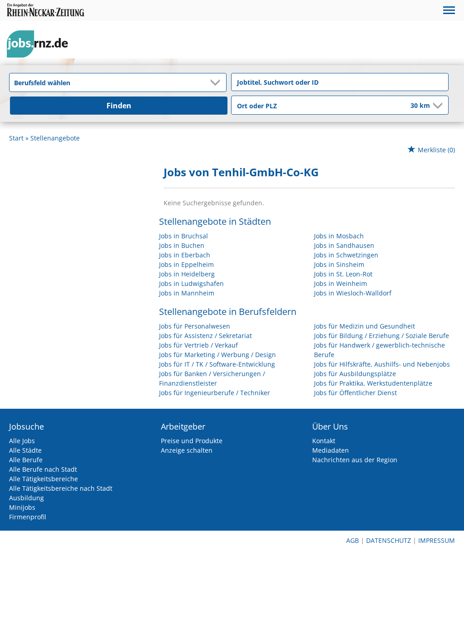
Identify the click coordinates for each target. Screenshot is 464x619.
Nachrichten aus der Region (354, 459)
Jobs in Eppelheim (186, 264)
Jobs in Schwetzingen (346, 255)
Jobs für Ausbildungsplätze (355, 373)
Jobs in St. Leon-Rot (343, 274)
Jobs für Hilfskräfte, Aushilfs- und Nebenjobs (382, 364)
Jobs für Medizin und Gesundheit (364, 326)
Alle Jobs (22, 440)
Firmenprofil (27, 517)
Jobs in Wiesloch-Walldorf (353, 293)
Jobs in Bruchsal (183, 236)
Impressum (436, 540)
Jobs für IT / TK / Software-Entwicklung (217, 364)
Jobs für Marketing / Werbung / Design (217, 354)
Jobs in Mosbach (339, 236)
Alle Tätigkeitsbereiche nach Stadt (60, 488)
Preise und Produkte (191, 440)
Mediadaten (330, 450)
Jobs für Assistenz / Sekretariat (205, 335)
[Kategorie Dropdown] (217, 82)
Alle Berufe (26, 459)
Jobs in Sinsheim (339, 264)
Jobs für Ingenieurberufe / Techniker (214, 392)
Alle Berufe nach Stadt (43, 469)
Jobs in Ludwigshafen (191, 283)
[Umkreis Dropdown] (436, 105)
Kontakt (323, 440)
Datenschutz (388, 540)
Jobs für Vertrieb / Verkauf (198, 345)
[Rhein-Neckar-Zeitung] (41, 44)
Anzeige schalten (187, 450)
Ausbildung (26, 497)
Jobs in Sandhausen (344, 245)
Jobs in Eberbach (184, 255)
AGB (352, 540)
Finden (118, 106)
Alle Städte (25, 450)
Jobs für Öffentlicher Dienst (355, 392)
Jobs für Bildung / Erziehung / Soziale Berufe (381, 335)
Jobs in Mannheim (186, 293)
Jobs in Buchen (181, 245)
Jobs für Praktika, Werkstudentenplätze (373, 383)
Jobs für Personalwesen (194, 326)
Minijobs (22, 507)
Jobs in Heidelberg (187, 274)
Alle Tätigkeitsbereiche (43, 478)
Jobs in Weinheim (340, 283)
